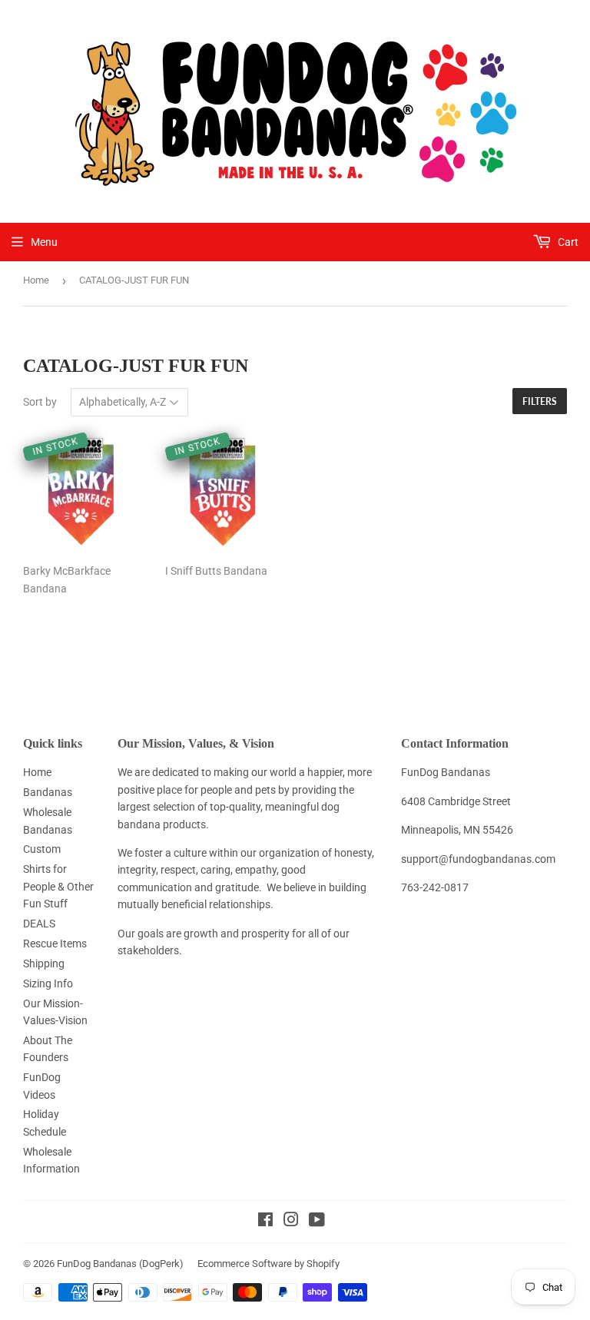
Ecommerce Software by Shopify (268, 1263)
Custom (42, 849)
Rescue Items (55, 943)
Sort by (40, 402)
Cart (566, 242)
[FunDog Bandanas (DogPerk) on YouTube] (317, 1222)
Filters (539, 401)
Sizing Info (48, 983)
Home (36, 280)
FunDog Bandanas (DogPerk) (120, 1263)
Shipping (44, 963)
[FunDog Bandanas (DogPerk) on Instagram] (291, 1222)
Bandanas (47, 792)
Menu (44, 242)
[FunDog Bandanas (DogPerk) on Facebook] (265, 1222)
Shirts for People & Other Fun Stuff (58, 886)
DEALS (39, 923)
